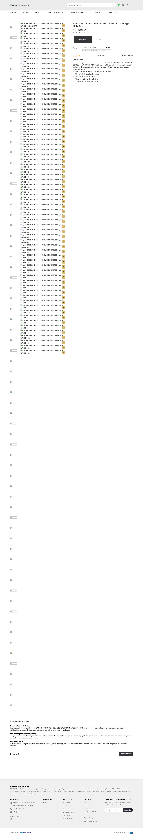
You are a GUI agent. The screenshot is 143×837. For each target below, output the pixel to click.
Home (12, 18)
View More (112, 12)
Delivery (75, 48)
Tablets (38, 12)
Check (108, 47)
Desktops (25, 12)
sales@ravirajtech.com (20, 812)
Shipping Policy (88, 818)
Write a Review (126, 754)
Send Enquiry (83, 39)
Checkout (65, 809)
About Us (86, 802)
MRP (75, 30)
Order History (67, 806)
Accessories (97, 12)
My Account (66, 802)
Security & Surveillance (55, 12)
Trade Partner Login (68, 812)
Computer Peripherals (78, 12)
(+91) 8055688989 (18, 809)
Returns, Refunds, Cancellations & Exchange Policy (91, 812)
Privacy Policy (88, 806)
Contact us (45, 802)
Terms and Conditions (90, 821)
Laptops (13, 12)
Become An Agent (68, 818)
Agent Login (66, 815)
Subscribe (127, 810)
